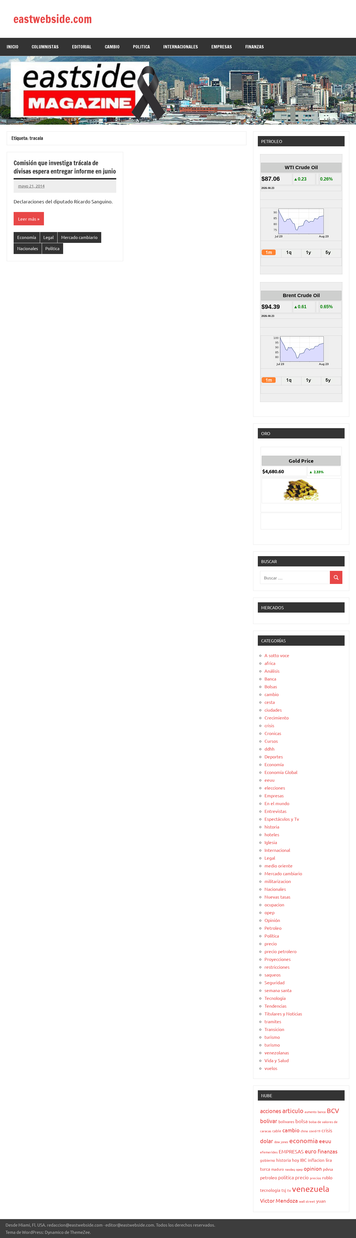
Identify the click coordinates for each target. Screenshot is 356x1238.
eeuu (269, 780)
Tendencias (275, 1005)
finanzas (327, 1151)
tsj (283, 1190)
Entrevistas (275, 811)
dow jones (281, 1142)
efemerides (269, 1152)
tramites (272, 1021)
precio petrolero (280, 951)
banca (322, 1111)
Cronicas (272, 733)
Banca (270, 678)
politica (286, 1177)
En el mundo (276, 803)
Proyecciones (277, 959)
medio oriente (278, 865)
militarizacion (277, 881)
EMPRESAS (221, 47)
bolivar (268, 1120)
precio (270, 943)
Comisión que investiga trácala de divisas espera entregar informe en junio (65, 167)
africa (269, 663)
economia (303, 1140)
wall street (307, 1201)
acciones (270, 1110)
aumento (311, 1111)
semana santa (277, 990)
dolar (266, 1140)
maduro (277, 1169)
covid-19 (314, 1131)
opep (269, 912)
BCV (333, 1110)
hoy (295, 1160)
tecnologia (270, 1190)
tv (289, 1190)
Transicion (274, 1029)
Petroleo (272, 928)
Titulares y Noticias (283, 1013)
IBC (303, 1160)
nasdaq (290, 1169)
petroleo (268, 1177)
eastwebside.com (52, 19)
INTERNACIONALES (180, 47)
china (304, 1131)
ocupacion (274, 904)
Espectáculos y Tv (281, 819)
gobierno (267, 1160)
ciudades (273, 709)
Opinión (272, 920)
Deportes (273, 756)
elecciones (274, 787)
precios (315, 1178)
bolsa (301, 1121)
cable (276, 1130)
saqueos (272, 974)
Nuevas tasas (277, 896)
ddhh (269, 748)
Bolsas (270, 686)
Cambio (112, 47)
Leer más (27, 218)
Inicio (12, 47)
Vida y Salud (276, 1060)
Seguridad (274, 982)
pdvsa (328, 1169)
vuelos (270, 1068)
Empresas (274, 795)
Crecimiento (276, 717)
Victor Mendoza (279, 1200)
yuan (321, 1201)
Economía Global (280, 772)
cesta (269, 702)
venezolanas (276, 1052)
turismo (272, 1037)
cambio (271, 694)
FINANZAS (254, 47)
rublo (327, 1177)
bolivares (286, 1121)
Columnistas (45, 47)
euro (311, 1151)
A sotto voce (276, 655)
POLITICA (141, 47)
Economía (26, 237)
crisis (269, 725)
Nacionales (27, 248)
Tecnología (275, 998)
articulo (292, 1110)
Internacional (277, 850)
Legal (48, 237)
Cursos (271, 741)
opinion (313, 1168)
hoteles (271, 834)
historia (271, 826)
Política (52, 248)
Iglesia (270, 842)
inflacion (316, 1160)
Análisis (272, 671)
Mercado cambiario (79, 237)
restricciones (277, 967)
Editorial (82, 47)
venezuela (310, 1188)
